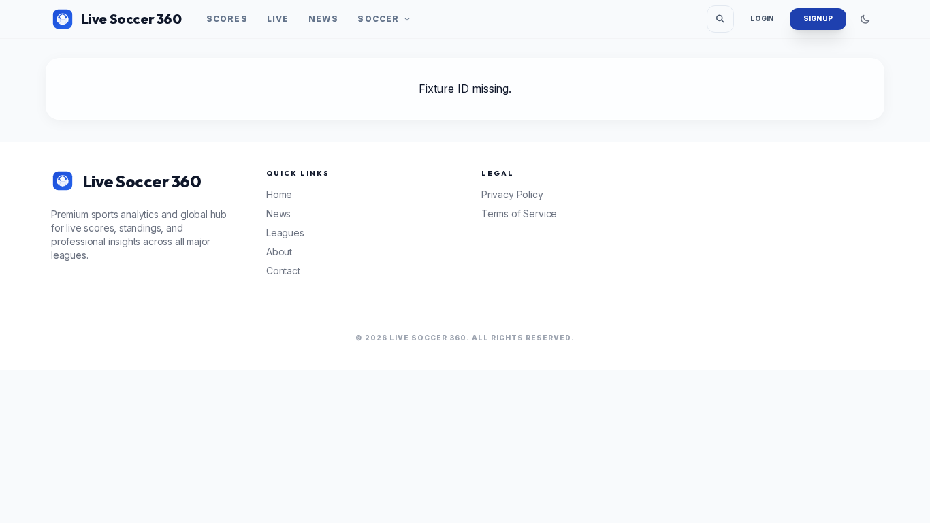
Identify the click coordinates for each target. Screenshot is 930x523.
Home (279, 194)
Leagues (285, 232)
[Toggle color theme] (865, 19)
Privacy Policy (512, 194)
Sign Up (818, 18)
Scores (227, 19)
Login (761, 18)
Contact (283, 270)
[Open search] (720, 19)
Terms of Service (519, 213)
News (323, 19)
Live (278, 19)
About (279, 251)
